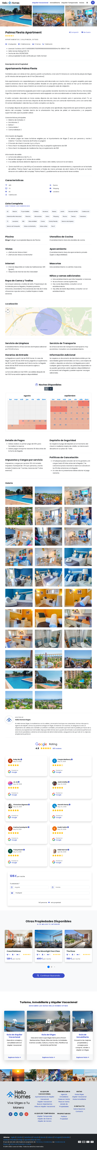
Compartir (74, 32)
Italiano (50, 1137)
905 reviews (57, 748)
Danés (6, 1140)
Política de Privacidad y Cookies (20, 1144)
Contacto (79, 1111)
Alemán (43, 1137)
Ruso (33, 1140)
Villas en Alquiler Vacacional (44, 1106)
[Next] (50, 389)
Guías (79, 1091)
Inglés (13, 1137)
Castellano (27, 1137)
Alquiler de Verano (44, 1121)
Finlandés (13, 1140)
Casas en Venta (64, 1099)
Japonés (27, 1140)
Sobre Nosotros (79, 1109)
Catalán (19, 1137)
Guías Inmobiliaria (79, 1099)
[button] (87, 3)
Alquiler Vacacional (45, 1102)
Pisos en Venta (63, 1102)
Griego (20, 1140)
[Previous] (46, 389)
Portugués (58, 1137)
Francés (36, 1137)
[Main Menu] (93, 2)
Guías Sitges (79, 1094)
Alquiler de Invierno (45, 1119)
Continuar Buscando (50, 975)
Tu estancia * (15, 884)
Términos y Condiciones (44, 1142)
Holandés (66, 1137)
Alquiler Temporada (44, 1116)
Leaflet (89, 335)
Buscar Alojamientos (44, 1104)
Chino (38, 1140)
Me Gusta (86, 32)
